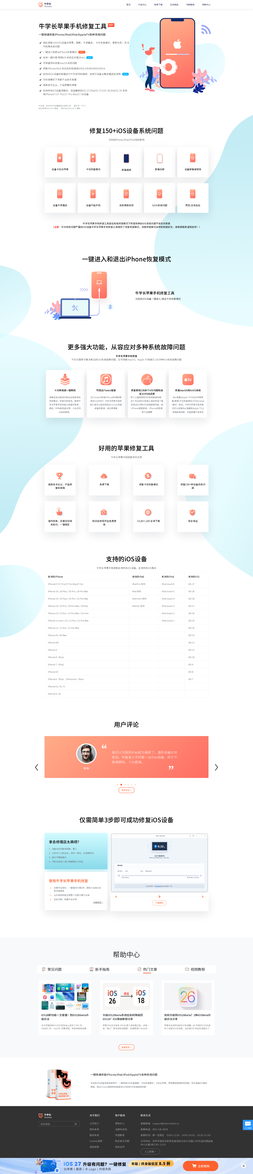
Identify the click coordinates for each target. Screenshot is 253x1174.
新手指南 (102, 969)
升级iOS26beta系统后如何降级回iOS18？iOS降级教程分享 (123, 1017)
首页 (128, 4)
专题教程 (190, 4)
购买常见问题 (122, 1141)
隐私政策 (42, 108)
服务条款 (94, 1135)
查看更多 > (127, 1047)
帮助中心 (206, 4)
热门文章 (150, 969)
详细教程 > (98, 902)
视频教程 (198, 969)
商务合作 (120, 1147)
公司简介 (94, 1123)
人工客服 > (150, 1151)
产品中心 (142, 4)
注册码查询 (121, 1129)
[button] (118, 785)
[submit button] (76, 1124)
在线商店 (174, 4)
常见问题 (54, 969)
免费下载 (158, 4)
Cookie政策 (96, 1141)
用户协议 (64, 108)
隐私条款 (94, 1129)
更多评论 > (127, 790)
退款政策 (94, 1147)
